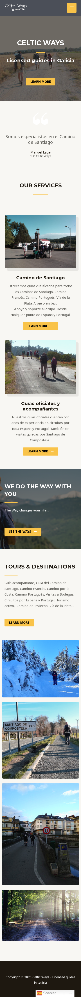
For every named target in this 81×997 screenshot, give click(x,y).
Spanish (49, 993)
